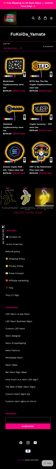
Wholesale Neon (14, 357)
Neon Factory (12, 350)
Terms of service (14, 244)
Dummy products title (23, 2)
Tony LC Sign (12, 295)
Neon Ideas (11, 365)
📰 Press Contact (14, 273)
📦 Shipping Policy (15, 258)
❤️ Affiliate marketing (17, 280)
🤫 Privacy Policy (14, 266)
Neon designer (13, 336)
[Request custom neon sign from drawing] (28, 214)
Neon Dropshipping (15, 343)
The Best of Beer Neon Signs (20, 386)
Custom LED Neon (15, 328)
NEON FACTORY (32, 460)
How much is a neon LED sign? (21, 379)
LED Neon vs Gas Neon (17, 314)
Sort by (6, 44)
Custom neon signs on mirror (21, 401)
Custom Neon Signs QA (17, 394)
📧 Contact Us (13, 237)
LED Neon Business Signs (18, 321)
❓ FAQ (9, 288)
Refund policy (12, 251)
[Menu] (51, 18)
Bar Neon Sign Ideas (16, 372)
